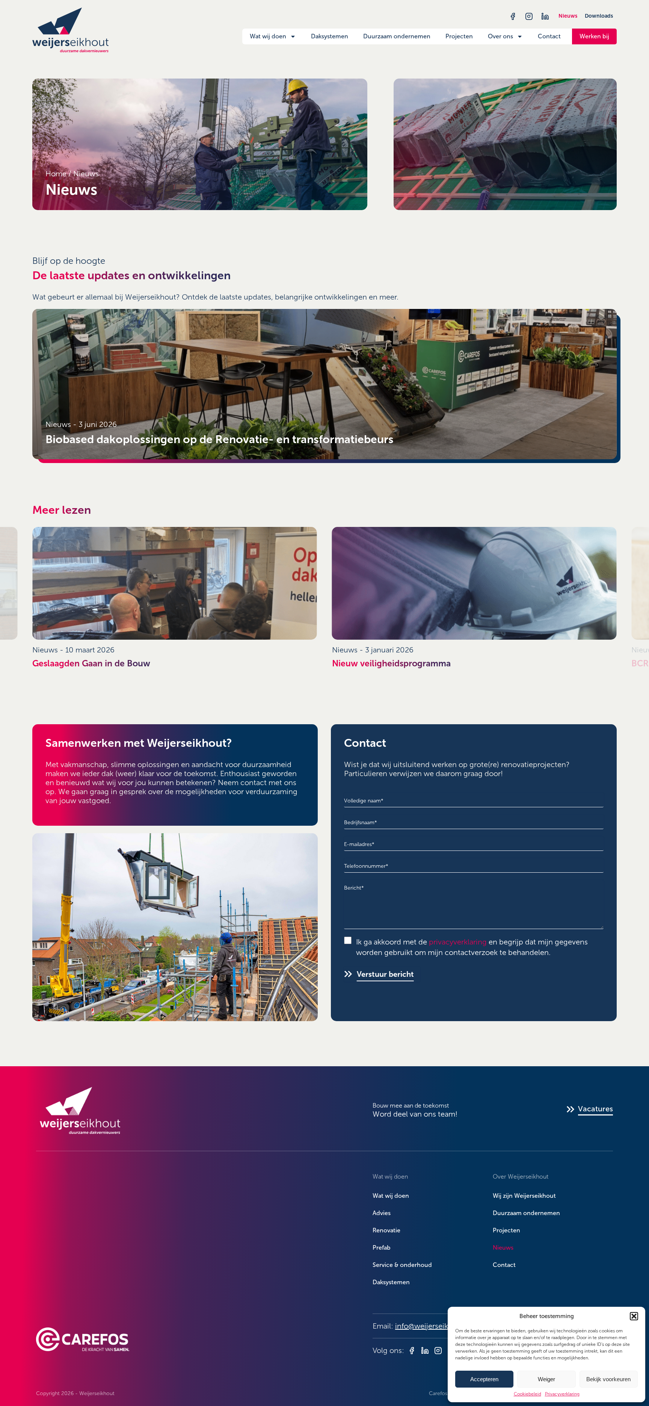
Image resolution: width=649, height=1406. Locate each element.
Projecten (459, 36)
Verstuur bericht (385, 974)
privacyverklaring (458, 941)
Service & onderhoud (402, 1264)
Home (55, 173)
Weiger (546, 1379)
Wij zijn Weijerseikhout (524, 1195)
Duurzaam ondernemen (396, 36)
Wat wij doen (268, 36)
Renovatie (386, 1230)
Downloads (599, 16)
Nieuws (567, 16)
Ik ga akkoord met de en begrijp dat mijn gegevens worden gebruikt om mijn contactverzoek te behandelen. (472, 947)
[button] (634, 1316)
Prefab (382, 1247)
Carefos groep (446, 1393)
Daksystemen (329, 36)
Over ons (500, 36)
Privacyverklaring (562, 1394)
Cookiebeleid (527, 1394)
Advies (382, 1213)
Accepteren (484, 1379)
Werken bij (594, 36)
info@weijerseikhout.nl (433, 1325)
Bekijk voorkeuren (608, 1379)
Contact (549, 36)
